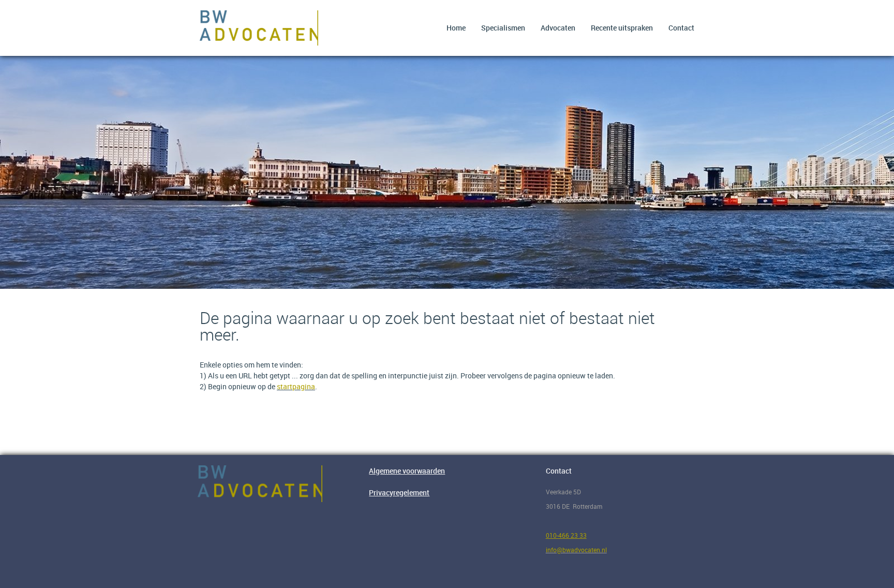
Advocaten (558, 28)
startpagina (296, 386)
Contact (681, 28)
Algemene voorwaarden (407, 471)
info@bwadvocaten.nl (576, 550)
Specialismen (503, 28)
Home (456, 28)
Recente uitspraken (622, 28)
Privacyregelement (399, 492)
